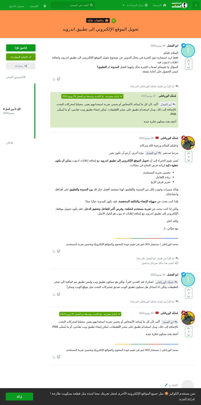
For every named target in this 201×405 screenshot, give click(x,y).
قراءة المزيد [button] (187, 398)
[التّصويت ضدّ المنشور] (188, 67)
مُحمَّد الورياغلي (165, 282)
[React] (60, 79)
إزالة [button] (19, 396)
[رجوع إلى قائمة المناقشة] (195, 5)
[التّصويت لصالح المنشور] (188, 61)
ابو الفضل (166, 104)
